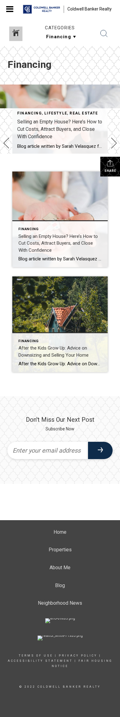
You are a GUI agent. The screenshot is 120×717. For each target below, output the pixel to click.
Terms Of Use (36, 655)
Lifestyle (55, 113)
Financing (29, 113)
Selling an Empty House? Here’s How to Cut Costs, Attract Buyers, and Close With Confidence (59, 129)
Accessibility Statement (40, 660)
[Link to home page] (41, 9)
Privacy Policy (78, 655)
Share (110, 170)
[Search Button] (104, 33)
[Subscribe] (100, 450)
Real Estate (84, 113)
